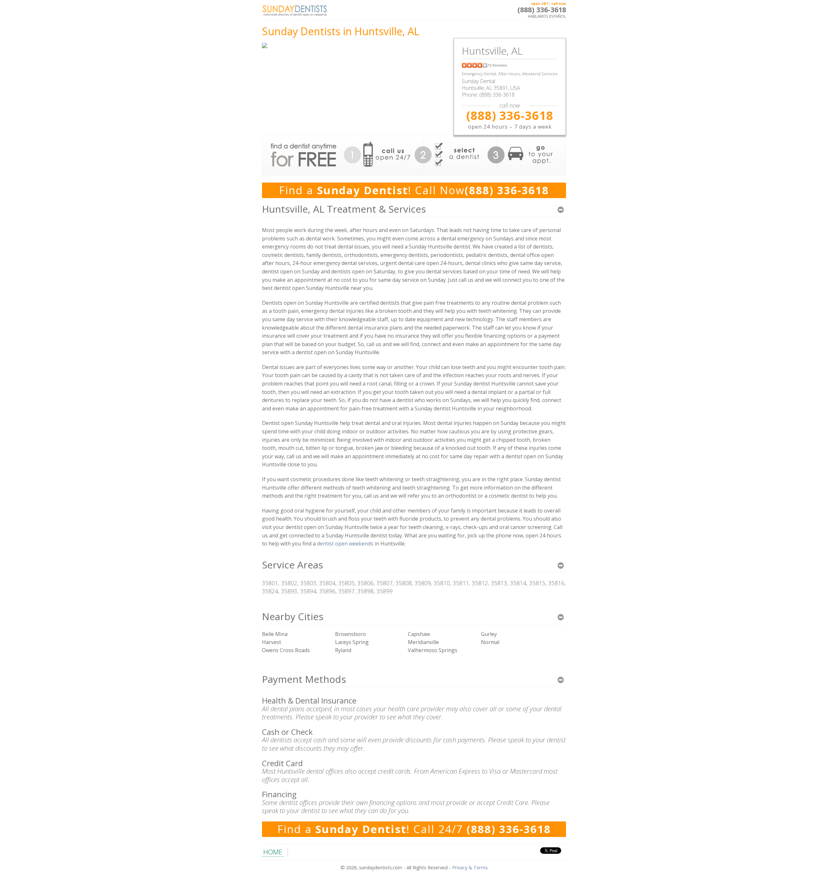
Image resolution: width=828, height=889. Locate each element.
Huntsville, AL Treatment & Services (344, 209)
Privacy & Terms (470, 867)
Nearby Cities (292, 616)
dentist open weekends (345, 543)
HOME (272, 851)
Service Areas (292, 564)
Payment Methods (304, 679)
